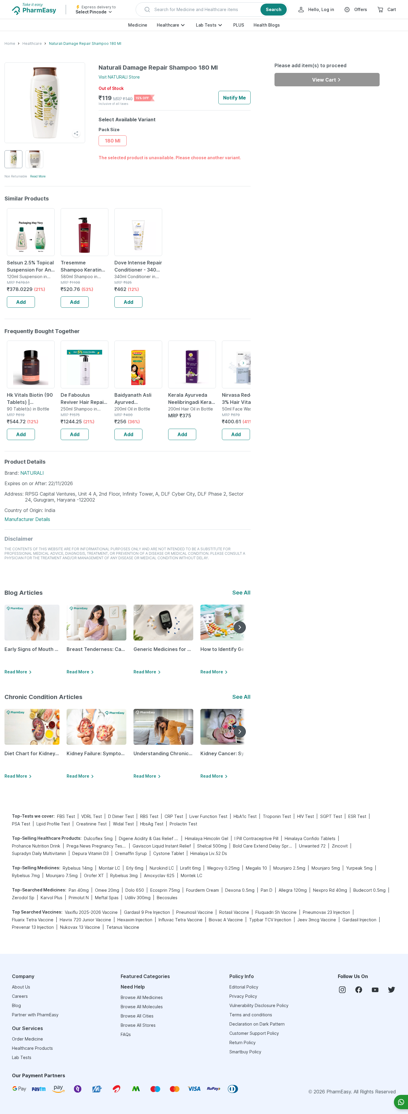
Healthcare (168, 24)
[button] (212, 9)
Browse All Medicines (142, 997)
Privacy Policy (243, 996)
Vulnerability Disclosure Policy (259, 1005)
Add (21, 302)
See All (241, 592)
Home (9, 43)
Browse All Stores (138, 1025)
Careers (20, 996)
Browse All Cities (137, 1015)
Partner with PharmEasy (35, 1014)
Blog (16, 1005)
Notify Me (234, 98)
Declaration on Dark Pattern (257, 1023)
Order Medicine (27, 1038)
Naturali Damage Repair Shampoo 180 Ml (85, 43)
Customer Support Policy (254, 1033)
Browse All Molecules (142, 1006)
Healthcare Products (32, 1048)
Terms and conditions (250, 1014)
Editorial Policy (243, 986)
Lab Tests (206, 24)
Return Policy (242, 1042)
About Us (21, 986)
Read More (38, 176)
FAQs (126, 1034)
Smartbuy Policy (245, 1051)
